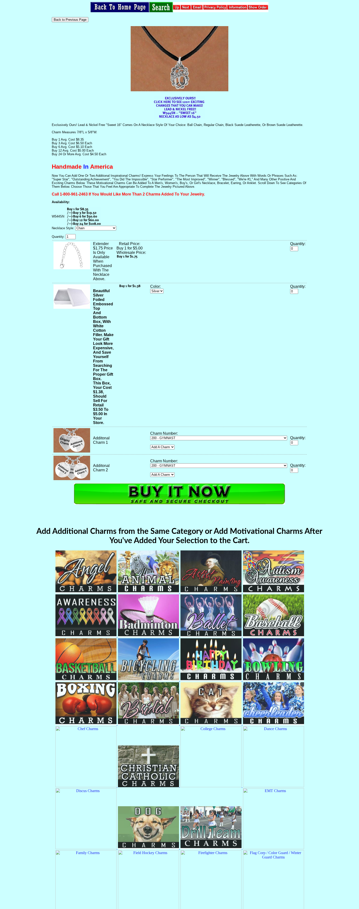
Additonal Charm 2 (101, 468)
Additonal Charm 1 (101, 440)
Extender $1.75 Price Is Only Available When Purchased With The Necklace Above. (103, 261)
